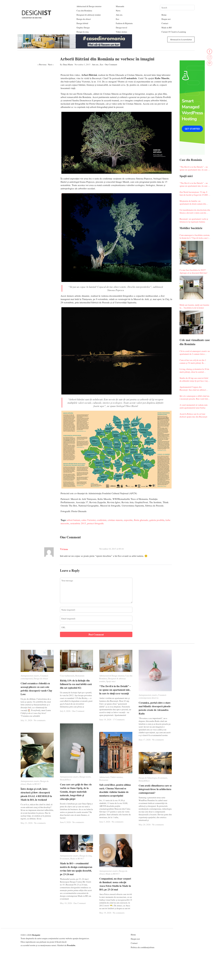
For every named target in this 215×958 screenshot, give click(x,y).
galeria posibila (156, 520)
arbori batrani (73, 520)
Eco (117, 19)
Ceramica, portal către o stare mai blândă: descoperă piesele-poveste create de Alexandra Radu (155, 708)
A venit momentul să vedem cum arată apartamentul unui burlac (193, 406)
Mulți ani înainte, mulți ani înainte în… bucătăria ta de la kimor (194, 306)
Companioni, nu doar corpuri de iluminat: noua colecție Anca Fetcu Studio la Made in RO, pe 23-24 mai (115, 884)
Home (164, 14)
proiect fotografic (95, 523)
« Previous (41, 64)
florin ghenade (141, 520)
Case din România (84, 10)
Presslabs (71, 945)
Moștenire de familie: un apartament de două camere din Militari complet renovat (193, 202)
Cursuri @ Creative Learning (173, 31)
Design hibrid (82, 23)
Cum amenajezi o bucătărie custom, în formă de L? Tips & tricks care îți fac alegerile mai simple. (195, 236)
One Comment (111, 64)
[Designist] (37, 17)
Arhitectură (104, 777)
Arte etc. (119, 14)
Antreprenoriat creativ (30, 675)
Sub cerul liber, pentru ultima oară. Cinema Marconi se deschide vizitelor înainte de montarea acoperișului (115, 790)
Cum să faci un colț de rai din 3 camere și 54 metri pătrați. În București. (193, 361)
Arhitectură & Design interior (88, 6)
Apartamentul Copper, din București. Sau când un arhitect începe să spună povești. (193, 388)
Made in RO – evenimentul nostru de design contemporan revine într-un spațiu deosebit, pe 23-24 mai (76, 868)
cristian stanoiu (115, 520)
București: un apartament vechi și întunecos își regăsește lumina (194, 220)
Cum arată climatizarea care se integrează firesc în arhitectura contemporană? (155, 789)
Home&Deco (65, 779)
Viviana (64, 549)
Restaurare (79, 675)
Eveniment (162, 777)
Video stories (121, 31)
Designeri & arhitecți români (88, 14)
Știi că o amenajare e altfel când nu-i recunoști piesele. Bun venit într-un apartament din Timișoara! (195, 397)
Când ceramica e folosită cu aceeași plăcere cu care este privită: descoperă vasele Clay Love (36, 688)
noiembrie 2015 (78, 523)
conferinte (102, 520)
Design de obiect (83, 19)
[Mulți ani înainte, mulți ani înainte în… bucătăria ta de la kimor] (191, 322)
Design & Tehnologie (148, 777)
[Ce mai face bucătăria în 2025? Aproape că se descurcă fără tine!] (191, 287)
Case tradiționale (67, 675)
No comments (39, 720)
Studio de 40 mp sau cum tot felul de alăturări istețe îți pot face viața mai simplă (194, 379)
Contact (164, 23)
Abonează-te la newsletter (181, 39)
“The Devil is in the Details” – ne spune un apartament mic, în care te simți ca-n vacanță (194, 168)
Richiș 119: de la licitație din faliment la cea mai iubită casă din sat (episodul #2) (76, 684)
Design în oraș (82, 31)
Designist (36, 934)
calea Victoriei (88, 520)
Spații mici (111, 681)
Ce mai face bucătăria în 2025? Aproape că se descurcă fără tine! (193, 271)
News (118, 10)
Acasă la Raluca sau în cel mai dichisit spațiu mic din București (193, 415)
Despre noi (166, 19)
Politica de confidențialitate (142, 947)
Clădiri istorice (116, 777)
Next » (51, 64)
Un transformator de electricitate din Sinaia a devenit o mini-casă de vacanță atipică (195, 211)
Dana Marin (68, 64)
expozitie (128, 520)
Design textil (85, 776)
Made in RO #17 (34, 784)
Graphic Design (83, 27)
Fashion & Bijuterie (124, 23)
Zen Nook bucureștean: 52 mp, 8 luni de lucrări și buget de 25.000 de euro (195, 193)
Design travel (121, 27)
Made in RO (166, 27)
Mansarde (120, 6)
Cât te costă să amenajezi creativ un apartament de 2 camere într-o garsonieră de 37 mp (195, 352)
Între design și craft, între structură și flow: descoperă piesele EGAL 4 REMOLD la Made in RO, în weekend (36, 794)
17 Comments (119, 719)
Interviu (155, 697)
